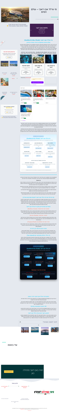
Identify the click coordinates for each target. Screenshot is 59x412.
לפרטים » (13, 75)
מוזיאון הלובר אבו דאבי (4, 398)
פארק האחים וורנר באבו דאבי (14, 402)
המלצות (43, 19)
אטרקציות (45, 19)
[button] (52, 30)
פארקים (38, 19)
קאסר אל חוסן (4, 72)
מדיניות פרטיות (29, 410)
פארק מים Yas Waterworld (4, 93)
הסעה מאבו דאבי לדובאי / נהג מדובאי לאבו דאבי (13, 73)
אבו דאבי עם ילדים (48, 19)
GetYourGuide (28, 77)
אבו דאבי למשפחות (53, 19)
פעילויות (36, 19)
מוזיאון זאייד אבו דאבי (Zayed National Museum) (24, 399)
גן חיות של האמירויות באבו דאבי (13, 93)
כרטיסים (41, 19)
